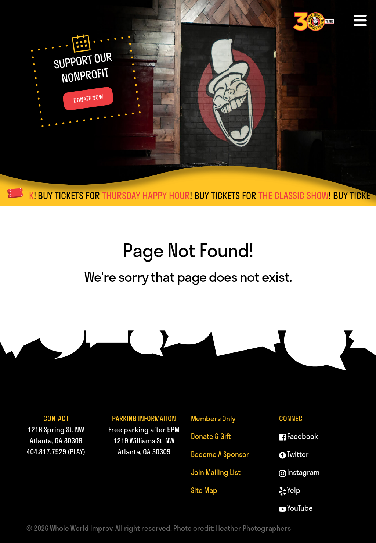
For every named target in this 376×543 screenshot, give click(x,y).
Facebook (302, 436)
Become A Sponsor (220, 454)
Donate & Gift (211, 436)
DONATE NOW (88, 98)
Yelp (293, 490)
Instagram (302, 472)
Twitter (297, 454)
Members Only (213, 418)
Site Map (204, 490)
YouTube (299, 508)
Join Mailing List (216, 472)
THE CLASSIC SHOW (279, 195)
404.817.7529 (46, 451)
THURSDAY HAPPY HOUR (132, 195)
